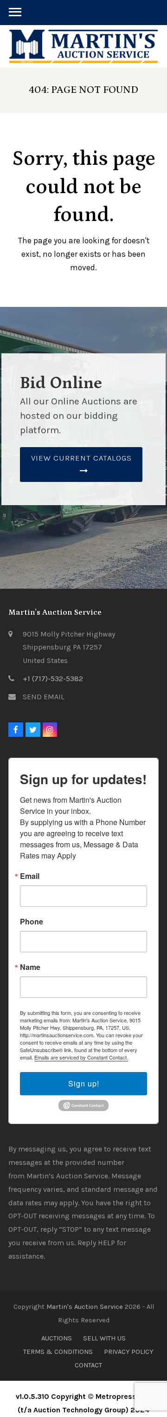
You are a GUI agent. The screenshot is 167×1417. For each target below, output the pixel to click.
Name (30, 967)
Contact (88, 1365)
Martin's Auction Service (84, 1306)
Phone (31, 921)
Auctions (56, 1338)
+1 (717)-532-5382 (53, 678)
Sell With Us (104, 1338)
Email (29, 876)
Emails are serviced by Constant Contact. (81, 1057)
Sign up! (83, 1083)
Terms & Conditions (58, 1351)
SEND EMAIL (43, 696)
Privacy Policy (128, 1351)
